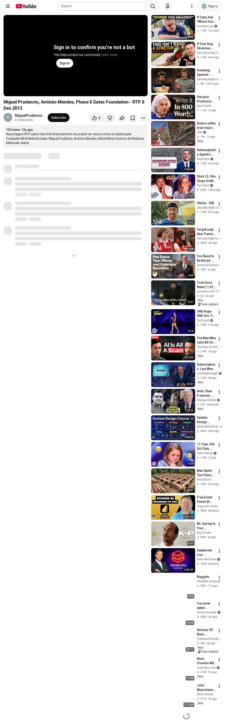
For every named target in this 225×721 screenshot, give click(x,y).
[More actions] (143, 118)
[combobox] (103, 6)
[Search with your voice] (167, 6)
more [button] (25, 143)
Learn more (109, 55)
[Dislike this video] (110, 118)
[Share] (122, 118)
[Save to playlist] (132, 118)
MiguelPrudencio (28, 115)
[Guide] (8, 6)
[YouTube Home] (25, 6)
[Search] (153, 6)
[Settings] (191, 6)
